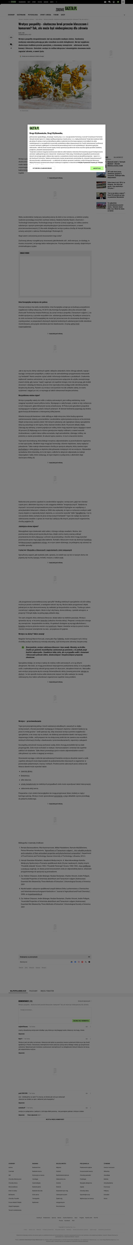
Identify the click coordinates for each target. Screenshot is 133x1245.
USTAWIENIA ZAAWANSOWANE (42, 168)
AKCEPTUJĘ (97, 168)
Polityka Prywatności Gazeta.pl (87, 162)
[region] (66, 148)
